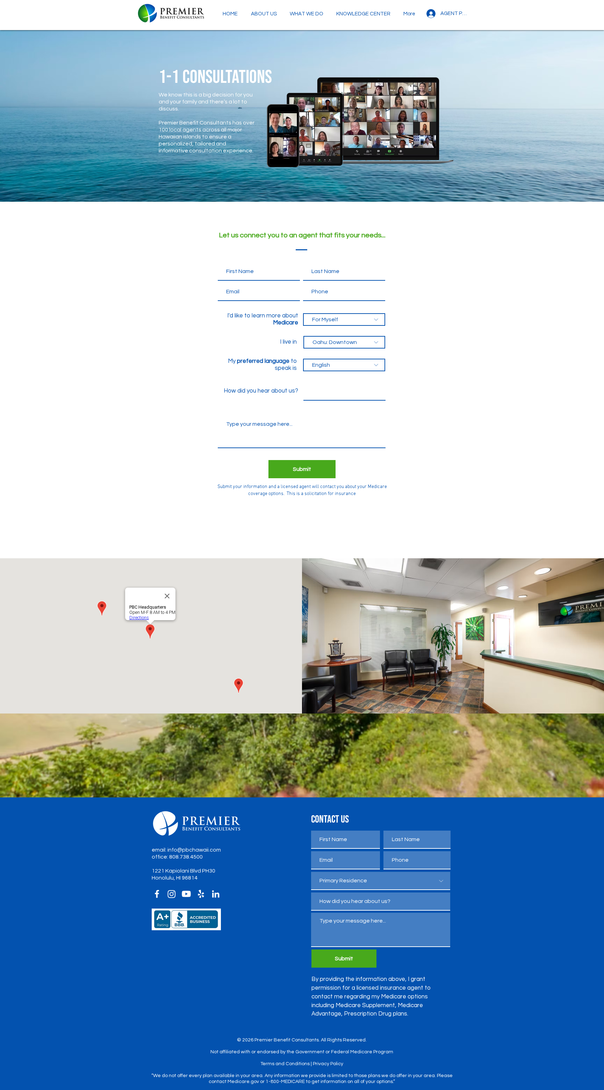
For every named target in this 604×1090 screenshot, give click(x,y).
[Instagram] (171, 894)
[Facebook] (157, 894)
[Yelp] (201, 894)
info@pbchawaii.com (194, 850)
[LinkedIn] (215, 894)
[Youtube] (186, 894)
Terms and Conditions (285, 1063)
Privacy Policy (328, 1063)
